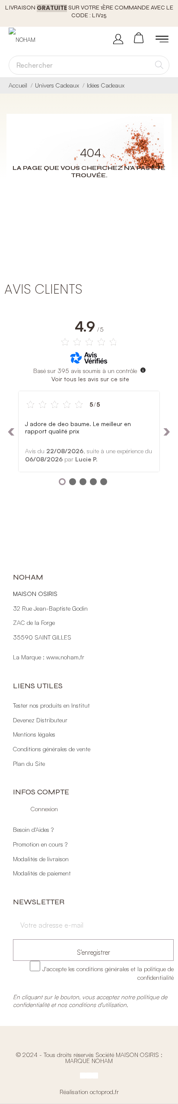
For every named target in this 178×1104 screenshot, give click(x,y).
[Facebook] (83, 1075)
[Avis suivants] (167, 431)
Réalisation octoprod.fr (89, 1091)
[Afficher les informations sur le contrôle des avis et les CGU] (143, 369)
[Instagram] (89, 1075)
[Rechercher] (159, 64)
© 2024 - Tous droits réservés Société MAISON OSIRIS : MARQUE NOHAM (89, 1057)
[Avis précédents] (11, 431)
